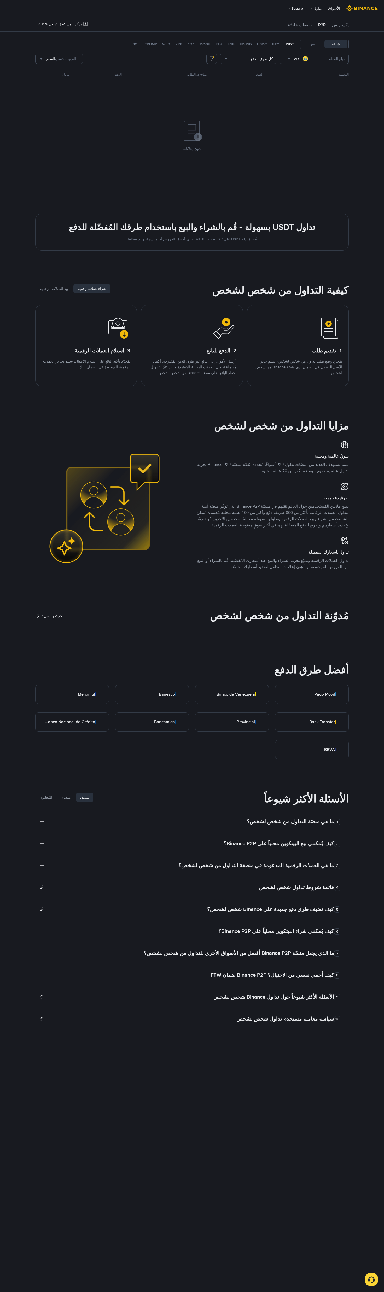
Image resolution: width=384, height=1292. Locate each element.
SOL (136, 44)
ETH (218, 44)
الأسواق (334, 8)
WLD (166, 44)
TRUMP (151, 44)
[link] (312, 694)
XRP (178, 44)
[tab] (340, 25)
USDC (262, 44)
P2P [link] (322, 25)
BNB (231, 44)
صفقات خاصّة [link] (300, 25)
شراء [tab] (336, 44)
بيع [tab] (313, 44)
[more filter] (211, 59)
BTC (275, 44)
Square (297, 8)
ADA (191, 44)
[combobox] (298, 59)
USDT (289, 44)
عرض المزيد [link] (52, 615)
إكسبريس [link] (340, 25)
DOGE (205, 44)
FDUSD (246, 44)
